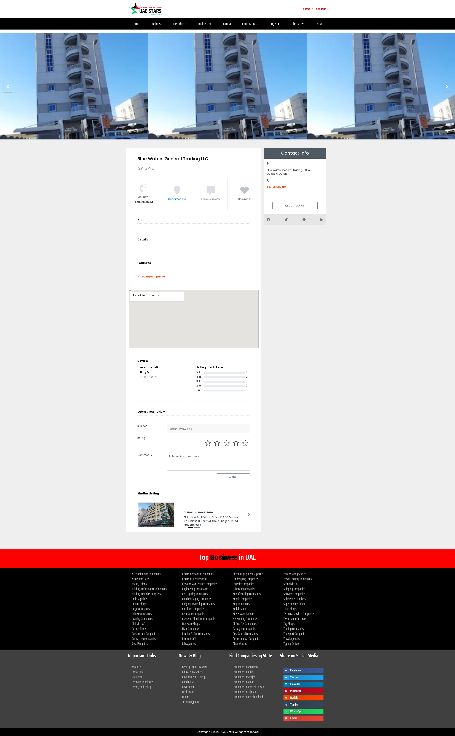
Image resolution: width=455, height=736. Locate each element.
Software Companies (294, 593)
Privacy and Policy (141, 686)
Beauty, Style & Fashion (194, 666)
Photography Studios (294, 573)
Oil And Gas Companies (244, 623)
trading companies (152, 276)
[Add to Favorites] (244, 193)
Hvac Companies (190, 628)
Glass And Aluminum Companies (199, 618)
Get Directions (177, 199)
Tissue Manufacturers (294, 618)
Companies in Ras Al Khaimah (248, 696)
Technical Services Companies (298, 613)
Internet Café (189, 638)
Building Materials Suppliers (146, 593)
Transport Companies (294, 633)
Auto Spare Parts (140, 578)
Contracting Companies (144, 638)
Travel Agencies (291, 638)
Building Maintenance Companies (149, 588)
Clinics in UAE (138, 623)
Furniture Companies (193, 608)
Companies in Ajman (243, 681)
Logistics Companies (243, 583)
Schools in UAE (291, 583)
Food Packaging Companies (196, 598)
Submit (233, 477)
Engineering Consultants (195, 588)
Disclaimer (137, 676)
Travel (319, 24)
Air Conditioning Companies (146, 573)
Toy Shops (289, 623)
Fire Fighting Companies (195, 593)
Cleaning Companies (142, 618)
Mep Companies (241, 603)
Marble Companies (242, 598)
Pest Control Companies (245, 633)
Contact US (296, 205)
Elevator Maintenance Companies (199, 583)
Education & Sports (192, 671)
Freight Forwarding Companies (198, 603)
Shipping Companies (294, 588)
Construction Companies (144, 633)
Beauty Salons (139, 583)
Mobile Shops (240, 608)
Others (295, 24)
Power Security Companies (297, 578)
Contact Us (308, 8)
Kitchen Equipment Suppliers (248, 573)
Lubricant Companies (244, 588)
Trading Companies (293, 628)
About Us (321, 8)
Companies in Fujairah (244, 691)
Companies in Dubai (243, 671)
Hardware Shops (191, 623)
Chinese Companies (142, 613)
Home (135, 24)
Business (156, 24)
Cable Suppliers (139, 598)
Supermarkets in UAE (294, 603)
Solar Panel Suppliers (294, 598)
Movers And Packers (243, 613)
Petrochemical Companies (246, 638)
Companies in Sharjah (244, 676)
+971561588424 (277, 187)
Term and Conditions (142, 681)
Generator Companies (193, 613)
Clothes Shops (139, 628)
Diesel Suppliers (140, 643)
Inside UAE (205, 24)
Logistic (274, 24)
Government (189, 686)
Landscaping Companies (245, 578)
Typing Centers (291, 643)
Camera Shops (139, 603)
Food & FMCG (250, 24)
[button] (138, 514)
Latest (227, 24)
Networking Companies (245, 618)
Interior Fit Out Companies (196, 633)
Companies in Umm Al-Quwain (248, 686)
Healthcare (180, 24)
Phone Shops (240, 643)
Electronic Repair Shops (194, 578)
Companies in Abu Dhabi (245, 666)
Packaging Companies (244, 628)
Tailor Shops (289, 608)
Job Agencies (189, 643)
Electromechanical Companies (197, 573)
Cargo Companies (141, 608)
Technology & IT (190, 701)
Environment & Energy (194, 676)
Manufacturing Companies (247, 593)
